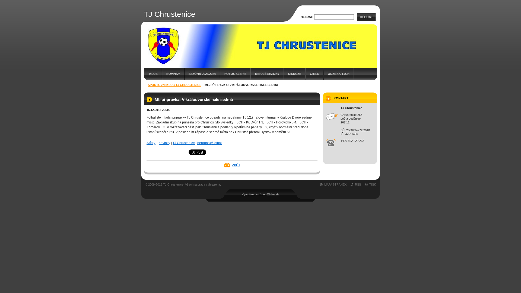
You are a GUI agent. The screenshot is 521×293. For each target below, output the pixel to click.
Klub (153, 73)
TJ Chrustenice (184, 143)
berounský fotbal (209, 143)
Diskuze (294, 73)
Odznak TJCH (339, 73)
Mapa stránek (335, 184)
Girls (314, 73)
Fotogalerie (235, 73)
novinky (164, 143)
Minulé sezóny (267, 73)
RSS (358, 184)
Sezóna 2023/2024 (202, 73)
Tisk (372, 184)
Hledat (366, 17)
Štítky (151, 143)
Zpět (236, 165)
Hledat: (307, 16)
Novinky (173, 73)
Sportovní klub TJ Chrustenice (174, 85)
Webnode (273, 194)
